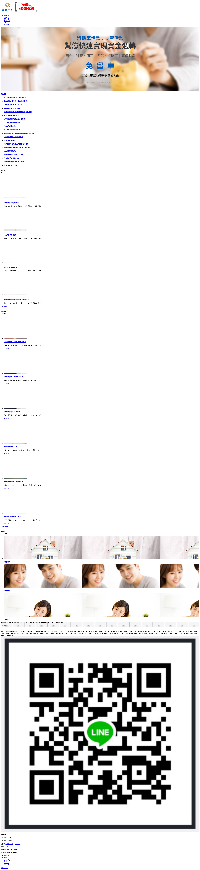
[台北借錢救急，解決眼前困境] (15, 373)
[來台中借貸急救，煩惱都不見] (15, 478)
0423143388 (8, 846)
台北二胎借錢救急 (10, 126)
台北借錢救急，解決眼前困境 (13, 377)
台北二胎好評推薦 (10, 140)
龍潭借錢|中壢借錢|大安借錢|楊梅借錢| (16, 144)
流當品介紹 (7, 21)
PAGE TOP (4, 630)
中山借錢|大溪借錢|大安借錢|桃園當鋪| (16, 101)
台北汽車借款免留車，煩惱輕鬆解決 (16, 97)
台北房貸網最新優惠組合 (12, 129)
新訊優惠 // (4, 94)
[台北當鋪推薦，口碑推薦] (15, 408)
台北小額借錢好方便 (10, 447)
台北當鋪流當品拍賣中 (11, 203)
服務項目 (6, 19)
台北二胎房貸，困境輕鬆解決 (13, 137)
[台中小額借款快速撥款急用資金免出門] (15, 294)
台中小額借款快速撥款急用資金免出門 (16, 300)
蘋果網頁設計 (4, 868)
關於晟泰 (6, 15)
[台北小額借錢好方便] (15, 443)
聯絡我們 (6, 24)
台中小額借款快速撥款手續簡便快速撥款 (17, 147)
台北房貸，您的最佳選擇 (12, 122)
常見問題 (6, 22)
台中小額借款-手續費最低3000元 (14, 162)
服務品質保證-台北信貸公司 (13, 516)
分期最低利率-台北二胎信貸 (13, 105)
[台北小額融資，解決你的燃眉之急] (15, 338)
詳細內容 (6, 348)
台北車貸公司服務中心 (11, 158)
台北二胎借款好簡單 (10, 165)
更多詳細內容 (4, 306)
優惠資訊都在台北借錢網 (12, 108)
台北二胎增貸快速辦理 (11, 115)
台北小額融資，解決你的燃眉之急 (15, 342)
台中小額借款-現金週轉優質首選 (14, 119)
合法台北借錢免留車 (10, 267)
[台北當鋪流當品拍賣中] (15, 197)
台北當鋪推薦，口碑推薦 (12, 412)
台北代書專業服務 (10, 235)
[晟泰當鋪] (20, 12)
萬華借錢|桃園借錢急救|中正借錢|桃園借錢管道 (19, 133)
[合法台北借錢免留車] (15, 262)
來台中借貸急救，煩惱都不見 (13, 481)
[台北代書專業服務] (15, 230)
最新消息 (6, 17)
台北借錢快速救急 (10, 151)
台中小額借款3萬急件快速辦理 (14, 154)
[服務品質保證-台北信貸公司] (15, 513)
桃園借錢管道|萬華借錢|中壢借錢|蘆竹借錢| (18, 112)
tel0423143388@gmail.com (13, 844)
